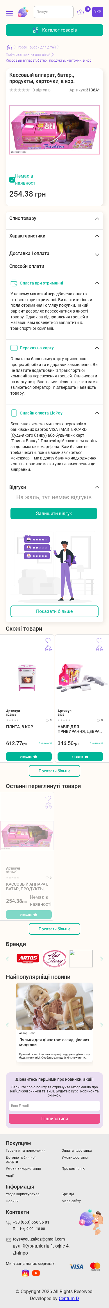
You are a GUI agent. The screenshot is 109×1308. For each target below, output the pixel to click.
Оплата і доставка (77, 1151)
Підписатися (54, 1118)
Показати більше (54, 611)
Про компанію (73, 1169)
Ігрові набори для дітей (36, 47)
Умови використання (23, 1169)
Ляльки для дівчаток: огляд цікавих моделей (54, 1042)
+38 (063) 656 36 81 (31, 1222)
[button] (7, 959)
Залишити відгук (54, 513)
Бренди (68, 1194)
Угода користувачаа (23, 1194)
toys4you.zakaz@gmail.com (39, 1239)
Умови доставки (75, 1158)
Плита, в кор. (19, 726)
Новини (12, 1201)
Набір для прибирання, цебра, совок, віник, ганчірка (79, 729)
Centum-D (69, 1298)
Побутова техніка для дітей (28, 55)
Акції (10, 1176)
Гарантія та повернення (26, 1151)
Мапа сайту (71, 1201)
